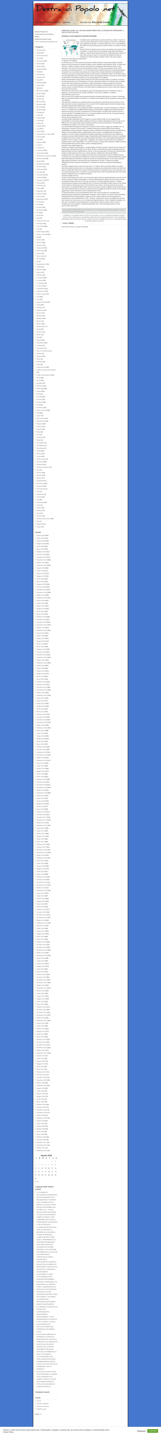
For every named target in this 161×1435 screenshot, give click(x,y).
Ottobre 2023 (41, 627)
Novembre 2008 (42, 1113)
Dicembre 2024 (41, 590)
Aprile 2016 (40, 871)
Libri (38, 299)
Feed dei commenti (43, 1406)
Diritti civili (40, 169)
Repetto (39, 429)
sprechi (39, 472)
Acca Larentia (41, 55)
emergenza (40, 180)
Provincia (40, 407)
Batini (38, 88)
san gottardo (41, 443)
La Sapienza (41, 283)
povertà (39, 397)
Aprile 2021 (40, 709)
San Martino (40, 445)
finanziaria (40, 210)
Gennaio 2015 (41, 912)
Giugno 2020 (41, 736)
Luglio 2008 (40, 1123)
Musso (39, 335)
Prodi (38, 405)
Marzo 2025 (40, 581)
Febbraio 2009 (41, 1104)
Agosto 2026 (41, 535)
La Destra (40, 280)
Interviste (39, 275)
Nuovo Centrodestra (43, 351)
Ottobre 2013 (41, 953)
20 (45, 1171)
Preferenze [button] (141, 1431)
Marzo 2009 (40, 1102)
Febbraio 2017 (41, 844)
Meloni (39, 321)
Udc (38, 500)
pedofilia (39, 383)
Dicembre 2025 (41, 557)
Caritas (39, 123)
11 (39, 1168)
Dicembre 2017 (41, 817)
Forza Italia (40, 226)
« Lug (36, 1181)
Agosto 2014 (41, 926)
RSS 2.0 (119, 209)
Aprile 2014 (40, 936)
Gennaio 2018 (41, 814)
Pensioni (39, 386)
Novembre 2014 (42, 917)
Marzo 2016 (40, 874)
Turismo (39, 497)
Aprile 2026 (40, 546)
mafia (38, 305)
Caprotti (39, 120)
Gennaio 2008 (41, 1140)
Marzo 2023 (40, 646)
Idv (37, 261)
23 (55, 1171)
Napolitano (40, 343)
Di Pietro (39, 167)
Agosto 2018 (41, 795)
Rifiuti (38, 432)
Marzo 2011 (40, 1037)
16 (55, 1168)
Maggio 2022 (41, 674)
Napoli (39, 340)
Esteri (38, 188)
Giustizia (39, 248)
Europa (39, 194)
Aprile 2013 (40, 969)
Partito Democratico (43, 375)
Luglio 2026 (40, 538)
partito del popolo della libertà (46, 370)
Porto (38, 394)
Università (40, 502)
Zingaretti (40, 524)
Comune (39, 142)
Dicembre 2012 (41, 980)
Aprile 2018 (40, 806)
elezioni (39, 177)
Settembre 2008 (42, 1118)
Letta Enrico (40, 291)
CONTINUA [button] (153, 1431)
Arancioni (40, 77)
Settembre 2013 (42, 955)
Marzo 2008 (40, 1134)
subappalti (40, 481)
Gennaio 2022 (41, 684)
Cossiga (39, 148)
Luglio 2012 (40, 993)
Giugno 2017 (41, 833)
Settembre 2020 (42, 728)
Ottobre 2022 (41, 660)
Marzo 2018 (40, 809)
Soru (38, 470)
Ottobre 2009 (41, 1083)
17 (35, 1171)
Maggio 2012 (41, 999)
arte (38, 80)
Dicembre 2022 (41, 655)
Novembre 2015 (42, 885)
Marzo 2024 (40, 614)
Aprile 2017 (40, 839)
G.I (41, 1414)
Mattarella (40, 318)
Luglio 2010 (40, 1058)
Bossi (38, 101)
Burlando (39, 110)
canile (38, 115)
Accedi (39, 1401)
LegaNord (40, 288)
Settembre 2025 (42, 565)
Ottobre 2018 (41, 790)
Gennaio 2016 (41, 879)
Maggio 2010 (41, 1064)
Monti (38, 329)
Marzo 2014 (40, 939)
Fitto (38, 218)
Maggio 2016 (41, 869)
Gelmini (39, 240)
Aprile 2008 (40, 1131)
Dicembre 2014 (41, 915)
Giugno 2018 (41, 801)
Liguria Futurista (42, 302)
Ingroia (39, 272)
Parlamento (40, 367)
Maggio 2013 (41, 966)
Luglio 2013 (40, 961)
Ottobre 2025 (41, 562)
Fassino (39, 196)
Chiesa (39, 137)
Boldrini (39, 99)
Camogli (39, 112)
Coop (38, 145)
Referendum (41, 421)
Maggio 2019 (41, 771)
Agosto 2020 (41, 730)
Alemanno (40, 61)
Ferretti (39, 204)
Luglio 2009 (40, 1091)
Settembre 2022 (42, 663)
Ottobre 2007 (41, 1148)
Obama (39, 353)
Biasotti (39, 96)
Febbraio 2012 (41, 1007)
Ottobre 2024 (41, 595)
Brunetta (39, 107)
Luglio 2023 (40, 636)
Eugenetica (40, 191)
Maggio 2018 (41, 804)
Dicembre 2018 (41, 785)
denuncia (40, 158)
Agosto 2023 (41, 633)
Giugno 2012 (41, 996)
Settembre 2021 (42, 695)
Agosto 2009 (41, 1088)
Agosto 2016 (41, 861)
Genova (39, 242)
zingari (39, 527)
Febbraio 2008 (41, 1137)
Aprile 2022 (40, 676)
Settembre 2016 (42, 858)
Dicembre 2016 (41, 850)
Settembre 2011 (42, 1020)
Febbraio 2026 (41, 552)
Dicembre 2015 (41, 882)
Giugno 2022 (41, 671)
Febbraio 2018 (41, 812)
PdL (38, 380)
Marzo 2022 (40, 679)
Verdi (38, 513)
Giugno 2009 (41, 1094)
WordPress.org (41, 1409)
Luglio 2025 (40, 571)
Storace (39, 478)
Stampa (39, 475)
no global (40, 345)
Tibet (38, 491)
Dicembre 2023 (41, 622)
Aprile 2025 (40, 579)
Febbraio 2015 (41, 909)
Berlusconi (40, 91)
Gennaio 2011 (41, 1042)
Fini (38, 213)
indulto (39, 267)
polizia (39, 391)
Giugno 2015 (41, 898)
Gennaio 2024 (41, 619)
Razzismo (40, 418)
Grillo (38, 259)
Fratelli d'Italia (41, 232)
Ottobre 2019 (41, 758)
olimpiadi (39, 356)
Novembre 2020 (42, 722)
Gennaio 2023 (41, 652)
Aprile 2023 (40, 644)
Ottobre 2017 (41, 823)
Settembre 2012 (42, 988)
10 (35, 1168)
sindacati (39, 464)
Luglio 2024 (40, 603)
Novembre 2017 (42, 820)
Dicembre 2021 (41, 687)
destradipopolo (41, 164)
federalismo (40, 199)
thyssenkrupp (41, 489)
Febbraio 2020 (41, 747)
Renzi (38, 426)
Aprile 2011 (40, 1034)
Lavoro (39, 286)
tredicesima (40, 494)
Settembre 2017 (42, 825)
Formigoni (40, 223)
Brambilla (40, 104)
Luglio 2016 (40, 863)
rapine (39, 416)
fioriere (39, 215)
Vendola (39, 510)
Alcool (39, 58)
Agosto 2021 (41, 698)
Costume (39, 150)
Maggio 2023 (41, 641)
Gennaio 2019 (41, 782)
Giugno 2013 (41, 963)
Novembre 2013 (42, 950)
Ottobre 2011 (41, 1018)
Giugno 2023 (41, 638)
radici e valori (41, 410)
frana (38, 229)
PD (38, 378)
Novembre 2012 (42, 982)
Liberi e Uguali (41, 294)
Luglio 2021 (40, 701)
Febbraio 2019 (41, 779)
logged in (73, 227)
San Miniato (40, 448)
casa (38, 129)
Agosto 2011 (41, 1023)
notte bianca (40, 348)
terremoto (40, 486)
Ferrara (39, 202)
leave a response (67, 211)
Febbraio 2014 (41, 942)
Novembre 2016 (42, 852)
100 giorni (40, 50)
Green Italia (40, 256)
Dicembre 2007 (41, 1142)
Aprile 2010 (40, 1066)
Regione (39, 424)
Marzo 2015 (40, 907)
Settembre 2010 (42, 1053)
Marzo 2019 (40, 777)
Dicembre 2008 (41, 1110)
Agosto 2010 (41, 1056)
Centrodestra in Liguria (44, 134)
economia (40, 175)
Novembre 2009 (42, 1080)
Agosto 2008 (41, 1121)
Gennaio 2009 (41, 1107)
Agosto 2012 (41, 991)
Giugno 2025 (41, 573)
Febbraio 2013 (41, 974)
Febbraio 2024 (41, 617)
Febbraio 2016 (41, 877)
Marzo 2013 (40, 972)
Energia (39, 183)
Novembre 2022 (42, 657)
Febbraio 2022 (41, 682)
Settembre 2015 (42, 890)
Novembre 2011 (42, 1015)
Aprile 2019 (40, 774)
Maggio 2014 (41, 934)
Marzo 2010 (40, 1069)
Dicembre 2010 (41, 1045)
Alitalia (39, 66)
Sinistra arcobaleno (43, 467)
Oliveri (39, 359)
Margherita (40, 310)
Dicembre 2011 (41, 1012)
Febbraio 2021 (41, 714)
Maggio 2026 (41, 544)
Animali (39, 74)
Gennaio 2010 (41, 1075)
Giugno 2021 (41, 703)
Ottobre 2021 (41, 693)
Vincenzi (39, 516)
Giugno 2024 (41, 606)
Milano (39, 324)
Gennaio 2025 (41, 587)
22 (52, 1171)
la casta (39, 278)
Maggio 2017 (41, 836)
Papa (38, 364)
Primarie (39, 402)
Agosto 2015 (41, 893)
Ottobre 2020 (41, 725)
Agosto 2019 (41, 763)
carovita (39, 126)
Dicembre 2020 (41, 720)
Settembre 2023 (42, 630)
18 (39, 1171)
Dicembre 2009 (41, 1077)
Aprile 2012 (40, 1001)
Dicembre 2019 (41, 752)
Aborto (39, 53)
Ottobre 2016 (41, 855)
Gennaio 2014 (41, 945)
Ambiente (40, 69)
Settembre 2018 (42, 793)
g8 (37, 237)
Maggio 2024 (41, 609)
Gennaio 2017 (41, 847)
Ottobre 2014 (41, 920)
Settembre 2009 (42, 1085)
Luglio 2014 (40, 928)
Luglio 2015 (40, 896)
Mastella (39, 316)
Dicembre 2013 (41, 947)
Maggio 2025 (41, 576)
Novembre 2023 (42, 625)
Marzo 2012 (40, 1004)
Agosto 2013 (41, 958)
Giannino (39, 245)
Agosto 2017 (41, 828)
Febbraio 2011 (41, 1039)
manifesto (40, 307)
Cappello (39, 118)
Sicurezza (40, 462)
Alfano (39, 64)
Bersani (39, 93)
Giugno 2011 (41, 1029)
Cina (38, 139)
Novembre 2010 (42, 1047)
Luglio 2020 (40, 733)
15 (52, 1168)
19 (42, 1171)
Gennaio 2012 (41, 1010)
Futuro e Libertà (42, 234)
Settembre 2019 (42, 760)
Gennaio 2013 (41, 977)
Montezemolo (41, 326)
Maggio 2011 (41, 1031)
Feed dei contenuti (42, 1403)
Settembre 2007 (42, 1150)
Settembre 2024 (42, 598)
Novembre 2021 (42, 690)
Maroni (39, 313)
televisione (40, 483)
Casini (39, 131)
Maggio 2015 (41, 901)
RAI (38, 413)
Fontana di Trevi (42, 221)
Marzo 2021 (40, 711)
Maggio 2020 (41, 739)
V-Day (38, 505)
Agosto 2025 (41, 568)
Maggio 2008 (41, 1129)
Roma (38, 437)
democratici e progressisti (45, 156)
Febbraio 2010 (41, 1072)
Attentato (39, 83)
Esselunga (40, 185)
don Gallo (40, 172)
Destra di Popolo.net (80, 15)
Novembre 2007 (42, 1145)
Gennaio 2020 (41, 749)
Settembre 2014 (42, 923)
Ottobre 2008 (41, 1115)
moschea (39, 332)
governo (39, 251)
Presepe (39, 399)
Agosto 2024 (41, 600)
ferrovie (39, 207)
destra (39, 161)
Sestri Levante (41, 459)
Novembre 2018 (42, 787)
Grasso (39, 253)
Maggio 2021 (41, 706)
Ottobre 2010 (41, 1050)
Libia (38, 297)
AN (38, 72)
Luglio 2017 (40, 831)
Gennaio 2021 (41, 717)
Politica (94, 209)
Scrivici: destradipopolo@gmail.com (46, 42)
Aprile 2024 (40, 611)
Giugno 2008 (41, 1126)
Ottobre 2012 (41, 985)
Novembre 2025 (42, 560)
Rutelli (39, 440)
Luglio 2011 (40, 1026)
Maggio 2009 (41, 1096)
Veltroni (39, 508)
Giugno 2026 (41, 541)
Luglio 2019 (40, 766)
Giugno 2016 (41, 866)
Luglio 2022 (40, 668)
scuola (39, 456)
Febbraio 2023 (41, 649)
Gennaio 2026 (41, 554)
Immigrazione (41, 264)
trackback (74, 211)
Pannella (39, 362)
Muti (38, 337)
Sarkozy (39, 453)
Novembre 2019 (42, 755)
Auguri (39, 85)
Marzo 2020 (40, 744)
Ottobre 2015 (41, 888)
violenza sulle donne (43, 519)
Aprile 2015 (40, 904)
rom (38, 435)
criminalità (40, 153)
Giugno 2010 (41, 1061)
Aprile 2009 (40, 1099)
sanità (38, 451)
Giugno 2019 (41, 768)
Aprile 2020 (40, 741)
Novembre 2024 (42, 592)
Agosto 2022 (41, 665)
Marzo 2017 (40, 842)
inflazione (40, 269)
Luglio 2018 (40, 798)
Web (38, 521)
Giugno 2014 (41, 931)
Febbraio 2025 (41, 584)
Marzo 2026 (40, 549)
